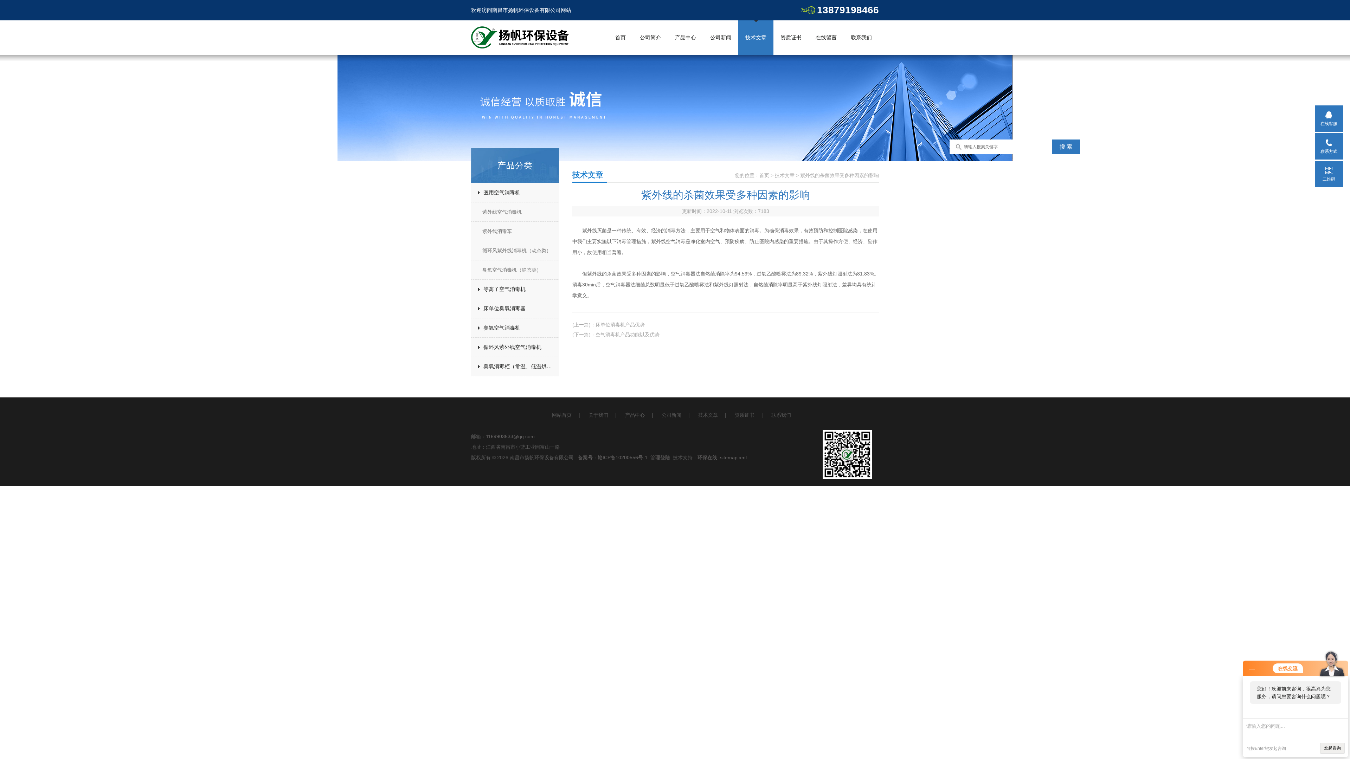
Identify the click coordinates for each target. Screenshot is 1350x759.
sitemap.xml (733, 457)
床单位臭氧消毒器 (504, 308)
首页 (620, 37)
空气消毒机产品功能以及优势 (628, 334)
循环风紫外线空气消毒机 (512, 347)
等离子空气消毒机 (504, 289)
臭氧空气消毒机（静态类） (511, 270)
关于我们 (598, 415)
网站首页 (562, 415)
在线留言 (826, 37)
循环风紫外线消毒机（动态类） (516, 250)
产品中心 (685, 37)
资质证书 (791, 37)
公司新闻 (720, 37)
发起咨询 (1332, 748)
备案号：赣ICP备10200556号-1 (613, 457)
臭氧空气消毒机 (501, 328)
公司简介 (650, 37)
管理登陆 (660, 457)
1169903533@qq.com (510, 436)
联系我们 (861, 37)
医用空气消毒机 (501, 192)
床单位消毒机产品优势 (620, 324)
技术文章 (755, 37)
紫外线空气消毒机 (502, 212)
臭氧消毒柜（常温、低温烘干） (520, 366)
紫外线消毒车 (497, 231)
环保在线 (707, 457)
